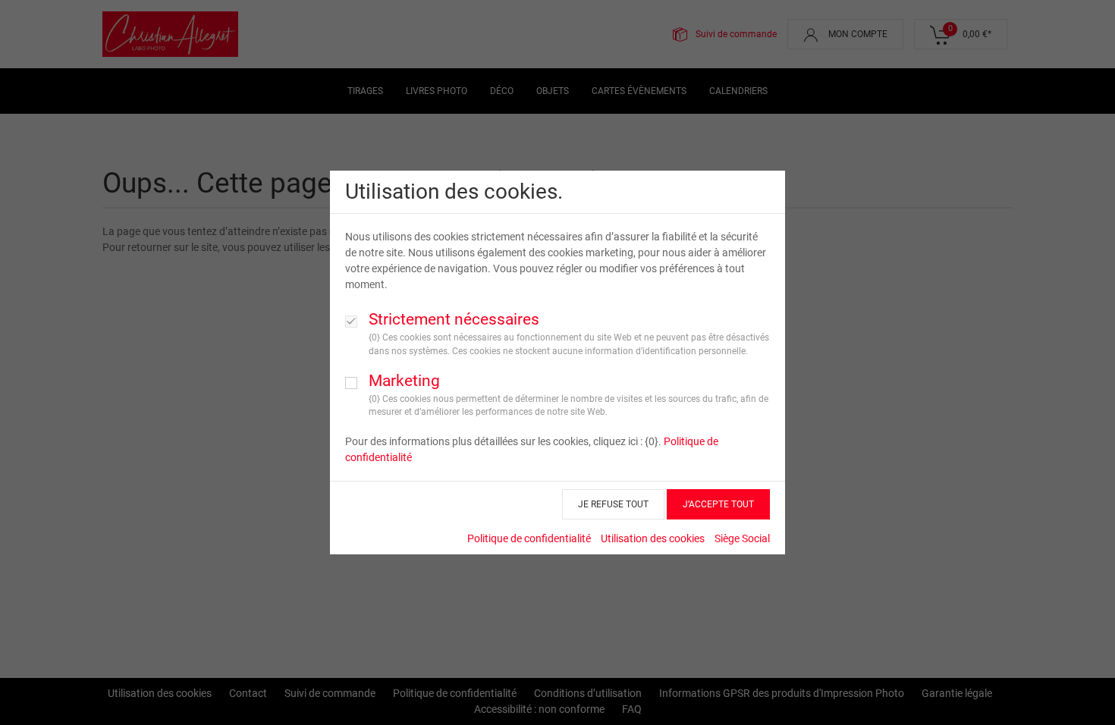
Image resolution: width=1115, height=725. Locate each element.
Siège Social (742, 538)
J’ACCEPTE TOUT (718, 504)
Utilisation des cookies (653, 538)
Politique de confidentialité (529, 538)
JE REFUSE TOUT (613, 504)
